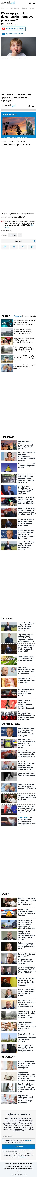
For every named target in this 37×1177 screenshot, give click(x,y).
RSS (18, 1171)
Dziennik (3, 8)
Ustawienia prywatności (24, 1168)
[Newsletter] (5, 247)
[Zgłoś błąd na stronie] (32, 247)
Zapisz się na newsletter (14, 34)
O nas (15, 1164)
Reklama (21, 1164)
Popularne (18, 316)
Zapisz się (18, 1146)
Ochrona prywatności (23, 1166)
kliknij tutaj (23, 1157)
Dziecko (24, 8)
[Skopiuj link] (23, 247)
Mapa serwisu (9, 1168)
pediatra (12, 235)
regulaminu (27, 1140)
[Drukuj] (14, 247)
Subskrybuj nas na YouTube (15, 28)
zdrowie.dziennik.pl (14, 8)
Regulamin (10, 1166)
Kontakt (8, 1164)
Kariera (29, 1164)
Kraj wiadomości (29, 316)
